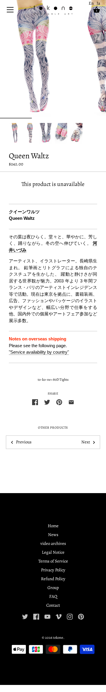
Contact (53, 605)
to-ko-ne (44, 379)
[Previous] (9, 133)
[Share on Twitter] (47, 401)
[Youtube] (47, 616)
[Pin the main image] (59, 401)
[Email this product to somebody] (71, 401)
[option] (15, 133)
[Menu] (10, 11)
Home (53, 526)
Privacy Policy (53, 570)
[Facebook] (36, 616)
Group (53, 587)
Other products (53, 427)
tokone (58, 637)
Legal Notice (53, 552)
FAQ (53, 596)
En (91, 3)
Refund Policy (53, 579)
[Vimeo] (59, 616)
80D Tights (61, 379)
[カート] (96, 10)
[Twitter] (25, 616)
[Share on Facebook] (35, 401)
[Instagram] (70, 616)
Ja (98, 3)
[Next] (97, 133)
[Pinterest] (81, 616)
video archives (53, 543)
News (53, 535)
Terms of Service (53, 561)
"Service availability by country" (39, 352)
